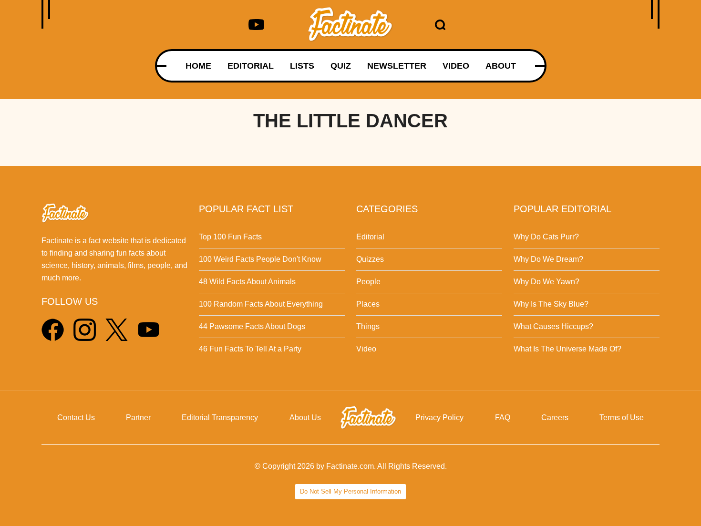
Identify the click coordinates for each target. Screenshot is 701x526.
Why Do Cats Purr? (546, 237)
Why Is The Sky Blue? (551, 304)
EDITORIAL (250, 66)
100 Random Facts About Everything (261, 304)
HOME (198, 66)
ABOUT (500, 66)
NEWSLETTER (396, 66)
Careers (554, 417)
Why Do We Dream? (548, 259)
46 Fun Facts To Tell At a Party (250, 349)
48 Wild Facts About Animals (247, 282)
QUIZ (340, 66)
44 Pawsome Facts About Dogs (252, 326)
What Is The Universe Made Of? (567, 349)
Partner (138, 417)
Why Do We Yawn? (546, 282)
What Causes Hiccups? (553, 326)
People (368, 282)
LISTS (302, 66)
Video (366, 349)
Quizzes (370, 259)
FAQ (502, 417)
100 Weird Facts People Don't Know (260, 259)
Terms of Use (621, 417)
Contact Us (76, 417)
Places (368, 304)
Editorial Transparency (220, 417)
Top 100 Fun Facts (230, 237)
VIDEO (456, 66)
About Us (305, 417)
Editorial (370, 237)
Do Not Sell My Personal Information (350, 491)
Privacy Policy (439, 417)
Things (368, 326)
